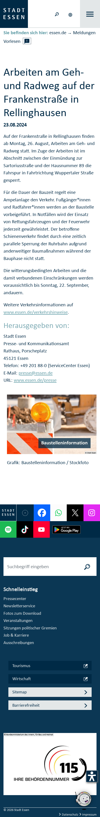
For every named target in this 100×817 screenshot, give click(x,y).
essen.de (57, 33)
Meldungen (84, 33)
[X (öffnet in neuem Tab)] (75, 512)
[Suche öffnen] (57, 14)
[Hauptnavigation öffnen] (90, 14)
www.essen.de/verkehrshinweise (35, 312)
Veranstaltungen (18, 620)
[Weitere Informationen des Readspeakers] (27, 41)
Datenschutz (70, 815)
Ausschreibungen (18, 642)
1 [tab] (7, 758)
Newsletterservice (19, 605)
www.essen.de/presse (35, 380)
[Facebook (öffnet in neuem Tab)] (42, 512)
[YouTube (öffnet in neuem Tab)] (41, 529)
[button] (71, 14)
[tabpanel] (50, 766)
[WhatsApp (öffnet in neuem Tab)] (58, 512)
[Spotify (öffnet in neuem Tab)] (8, 529)
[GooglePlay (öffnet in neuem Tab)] (66, 529)
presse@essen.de (36, 373)
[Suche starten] (87, 566)
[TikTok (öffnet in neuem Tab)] (25, 529)
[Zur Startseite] (14, 13)
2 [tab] (7, 765)
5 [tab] (7, 788)
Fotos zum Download (22, 613)
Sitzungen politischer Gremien (30, 628)
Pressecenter (14, 598)
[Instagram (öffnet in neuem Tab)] (91, 512)
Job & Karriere (16, 635)
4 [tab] (7, 780)
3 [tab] (7, 773)
